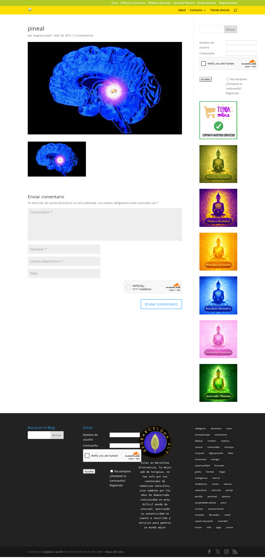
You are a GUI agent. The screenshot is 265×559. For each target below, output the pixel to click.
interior (216, 478)
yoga (218, 527)
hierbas (210, 471)
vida (209, 527)
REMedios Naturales (159, 3)
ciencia (199, 447)
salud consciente (204, 521)
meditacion (201, 484)
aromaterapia (202, 434)
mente (215, 484)
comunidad (213, 447)
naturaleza (201, 490)
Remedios (214, 514)
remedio (199, 514)
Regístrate (232, 93)
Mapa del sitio (114, 552)
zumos (229, 527)
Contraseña (206, 53)
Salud (182, 10)
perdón (199, 496)
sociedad (223, 521)
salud (227, 514)
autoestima (221, 434)
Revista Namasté (206, 3)
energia (215, 459)
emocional (200, 459)
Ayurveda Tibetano (184, 3)
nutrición (216, 490)
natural (227, 484)
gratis (198, 471)
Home (114, 3)
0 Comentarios (83, 35)
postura (226, 496)
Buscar (230, 29)
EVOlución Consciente (133, 3)
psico (223, 502)
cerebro (212, 440)
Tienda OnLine (219, 10)
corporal (199, 453)
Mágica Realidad (228, 3)
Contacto (196, 10)
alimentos (216, 428)
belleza (199, 440)
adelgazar (200, 428)
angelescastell (42, 35)
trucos (198, 527)
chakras (225, 440)
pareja (229, 490)
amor (229, 428)
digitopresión (216, 453)
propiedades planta (205, 502)
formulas (219, 465)
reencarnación (216, 508)
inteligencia (201, 478)
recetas (199, 508)
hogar (222, 471)
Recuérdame (238, 79)
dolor (231, 453)
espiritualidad (202, 465)
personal (212, 496)
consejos (229, 447)
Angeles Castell (53, 552)
